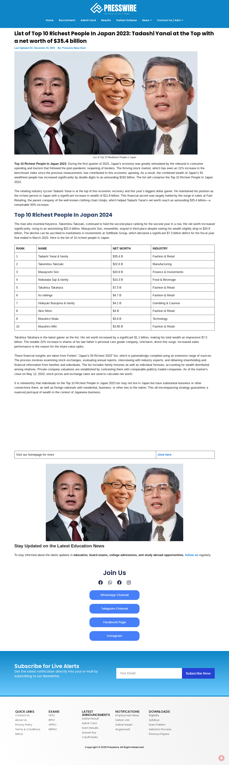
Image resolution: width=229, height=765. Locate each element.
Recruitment (67, 20)
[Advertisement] (114, 424)
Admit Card (88, 20)
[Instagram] (129, 582)
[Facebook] (100, 582)
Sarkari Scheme (126, 20)
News (145, 20)
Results (106, 20)
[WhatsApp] (110, 582)
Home (49, 20)
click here (164, 454)
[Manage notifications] (221, 758)
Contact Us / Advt (169, 20)
